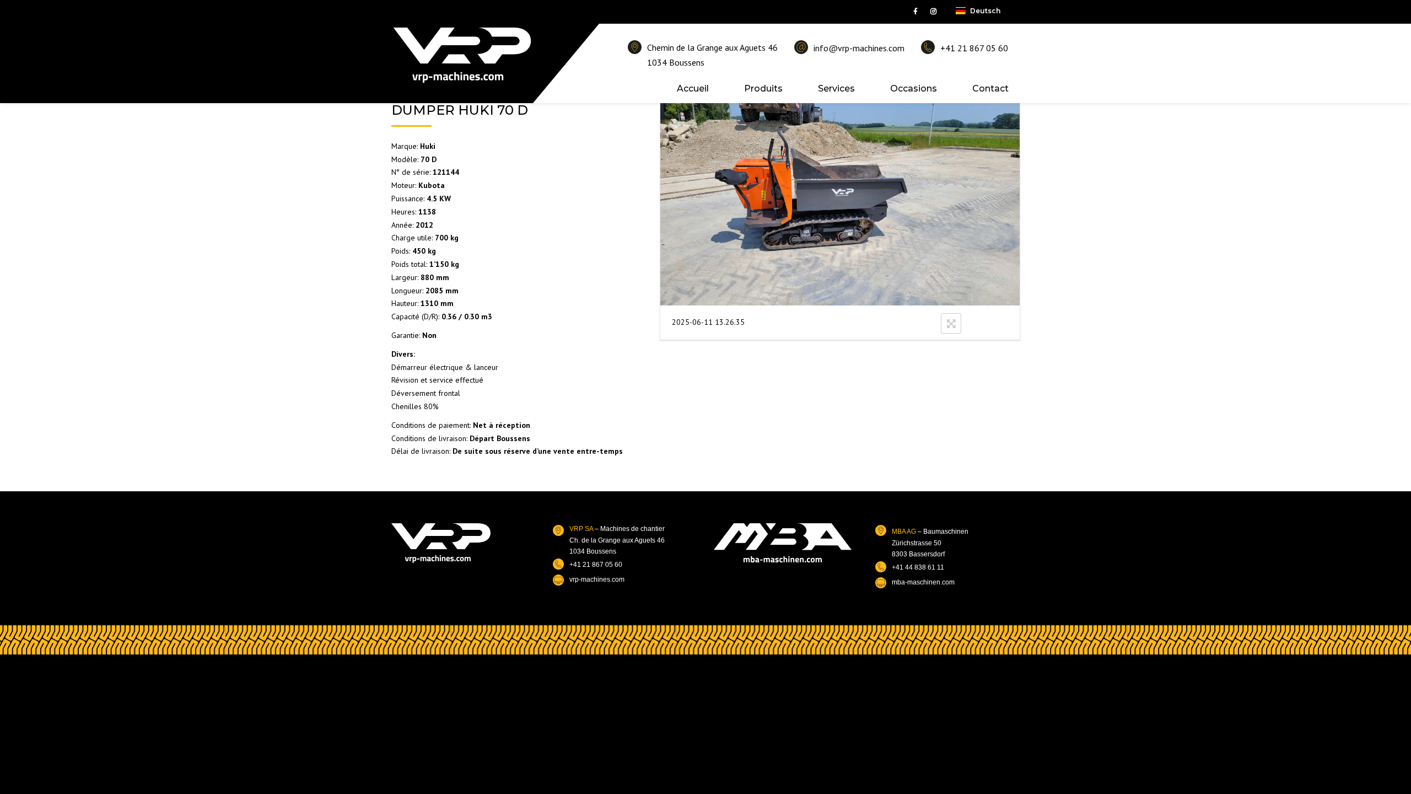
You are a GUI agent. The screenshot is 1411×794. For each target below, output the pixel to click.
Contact (990, 88)
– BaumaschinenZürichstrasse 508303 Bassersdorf (930, 543)
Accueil (693, 88)
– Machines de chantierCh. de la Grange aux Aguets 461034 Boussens (617, 540)
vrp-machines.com (596, 579)
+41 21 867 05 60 (974, 47)
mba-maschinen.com (923, 582)
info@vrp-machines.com (859, 47)
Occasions (913, 88)
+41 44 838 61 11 (918, 567)
